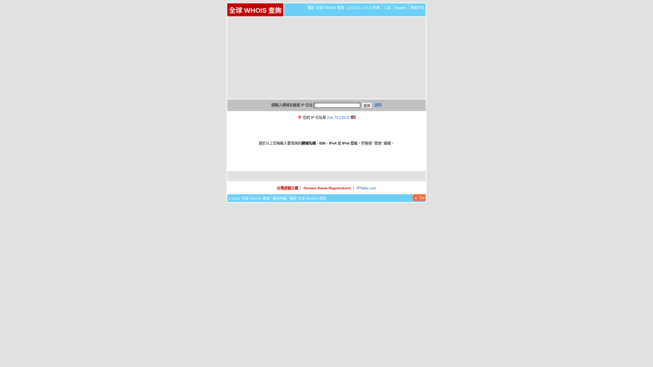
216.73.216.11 (338, 117)
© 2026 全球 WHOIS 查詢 (249, 198)
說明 (378, 105)
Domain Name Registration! (327, 188)
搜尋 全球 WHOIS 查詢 (308, 198)
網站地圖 (279, 198)
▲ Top (419, 197)
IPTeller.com (366, 188)
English (400, 8)
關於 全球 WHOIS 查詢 (326, 8)
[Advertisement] (326, 58)
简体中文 (417, 8)
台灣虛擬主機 (287, 188)
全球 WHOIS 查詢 (255, 10)
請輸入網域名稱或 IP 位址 (291, 105)
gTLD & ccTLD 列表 (364, 8)
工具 (387, 8)
